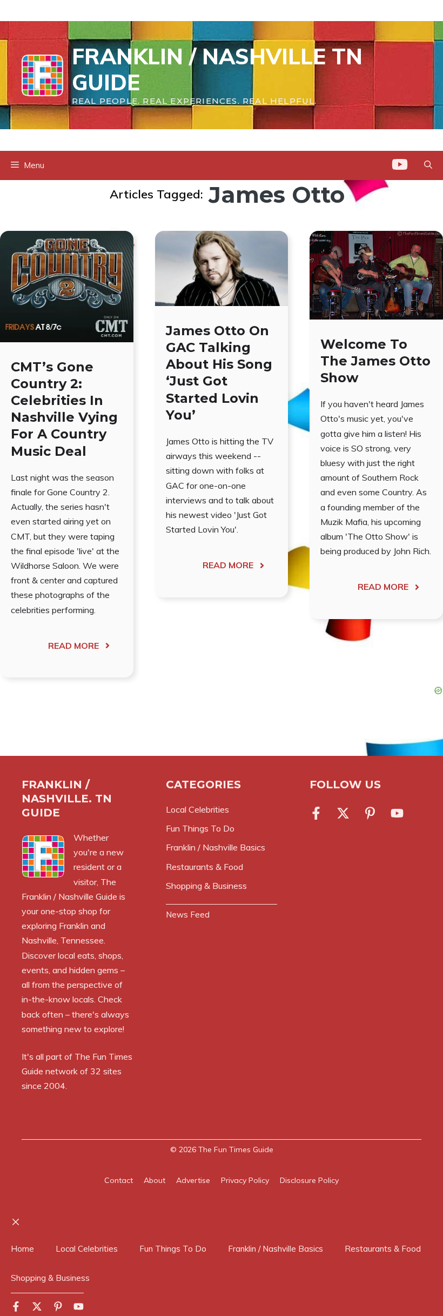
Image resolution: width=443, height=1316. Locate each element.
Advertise (193, 1180)
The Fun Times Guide (235, 1149)
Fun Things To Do (172, 1249)
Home (22, 1249)
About (154, 1180)
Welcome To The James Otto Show (375, 361)
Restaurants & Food (383, 1249)
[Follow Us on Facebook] (318, 813)
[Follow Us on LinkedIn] (370, 813)
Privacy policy (245, 1180)
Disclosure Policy (309, 1180)
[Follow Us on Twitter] (343, 813)
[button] (428, 165)
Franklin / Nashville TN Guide (217, 69)
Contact (118, 1180)
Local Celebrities (87, 1249)
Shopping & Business (50, 1278)
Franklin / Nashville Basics (275, 1249)
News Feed (188, 914)
